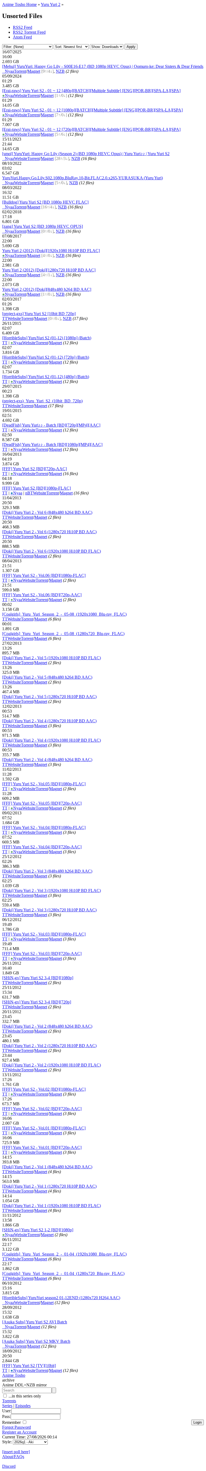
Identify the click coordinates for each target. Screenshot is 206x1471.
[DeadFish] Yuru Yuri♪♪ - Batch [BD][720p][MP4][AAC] (51, 425)
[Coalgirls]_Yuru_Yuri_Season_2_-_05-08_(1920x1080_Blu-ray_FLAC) (64, 614)
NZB (60, 71)
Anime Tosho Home (19, 4)
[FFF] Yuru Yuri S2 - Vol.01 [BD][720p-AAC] (42, 1147)
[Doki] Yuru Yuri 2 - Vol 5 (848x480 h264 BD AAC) (47, 677)
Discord (9, 1466)
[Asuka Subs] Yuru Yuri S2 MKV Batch (36, 1341)
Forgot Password (16, 1427)
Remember (12, 1422)
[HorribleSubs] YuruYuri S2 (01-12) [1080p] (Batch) (46, 338)
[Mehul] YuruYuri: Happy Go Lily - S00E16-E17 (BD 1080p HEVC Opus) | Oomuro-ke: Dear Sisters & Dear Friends (102, 66)
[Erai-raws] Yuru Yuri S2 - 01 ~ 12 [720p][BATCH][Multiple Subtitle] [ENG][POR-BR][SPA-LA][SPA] (91, 129)
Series (7, 1405)
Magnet (33, 71)
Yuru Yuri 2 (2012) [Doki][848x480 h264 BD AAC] (46, 289)
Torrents (9, 1401)
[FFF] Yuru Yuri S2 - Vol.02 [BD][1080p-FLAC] (44, 1089)
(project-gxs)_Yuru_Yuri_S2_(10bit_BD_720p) (42, 401)
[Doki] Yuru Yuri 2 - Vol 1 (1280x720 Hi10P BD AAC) (49, 1186)
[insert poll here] (16, 1451)
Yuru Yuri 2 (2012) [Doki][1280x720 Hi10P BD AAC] (48, 270)
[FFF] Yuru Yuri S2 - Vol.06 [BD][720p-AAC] (42, 594)
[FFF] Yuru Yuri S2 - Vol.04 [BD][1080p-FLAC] (44, 827)
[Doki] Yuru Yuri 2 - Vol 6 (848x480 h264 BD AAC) (47, 512)
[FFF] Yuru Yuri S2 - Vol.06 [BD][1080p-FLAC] (44, 575)
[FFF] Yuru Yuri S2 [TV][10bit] (29, 1365)
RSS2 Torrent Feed (29, 32)
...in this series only (24, 1396)
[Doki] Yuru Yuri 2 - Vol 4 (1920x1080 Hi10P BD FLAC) (51, 740)
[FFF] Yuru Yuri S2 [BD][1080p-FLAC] (36, 488)
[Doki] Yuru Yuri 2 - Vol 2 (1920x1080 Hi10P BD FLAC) (51, 1065)
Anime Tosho (13, 1375)
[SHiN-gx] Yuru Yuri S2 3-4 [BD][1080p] (37, 977)
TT (5, 318)
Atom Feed (22, 37)
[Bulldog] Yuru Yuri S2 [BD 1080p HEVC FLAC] (45, 202)
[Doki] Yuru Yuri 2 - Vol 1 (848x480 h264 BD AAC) (47, 1167)
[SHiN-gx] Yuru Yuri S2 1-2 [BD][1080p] (37, 1230)
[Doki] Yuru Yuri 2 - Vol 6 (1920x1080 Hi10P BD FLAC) (51, 551)
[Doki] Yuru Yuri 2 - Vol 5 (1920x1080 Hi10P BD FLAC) (51, 658)
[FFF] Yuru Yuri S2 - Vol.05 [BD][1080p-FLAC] (44, 784)
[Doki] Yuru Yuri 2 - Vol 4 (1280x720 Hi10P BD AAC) (49, 721)
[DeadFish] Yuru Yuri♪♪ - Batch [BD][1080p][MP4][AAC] (52, 444)
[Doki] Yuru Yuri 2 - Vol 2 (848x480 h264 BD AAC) (47, 1026)
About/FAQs (13, 1456)
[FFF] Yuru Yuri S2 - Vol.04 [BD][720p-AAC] (42, 847)
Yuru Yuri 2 (50, 4)
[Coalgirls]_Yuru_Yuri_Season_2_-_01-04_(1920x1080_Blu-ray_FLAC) (64, 1254)
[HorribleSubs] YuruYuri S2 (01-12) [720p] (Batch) (45, 357)
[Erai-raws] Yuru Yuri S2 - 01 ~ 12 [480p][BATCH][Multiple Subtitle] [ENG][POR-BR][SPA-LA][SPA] (91, 90)
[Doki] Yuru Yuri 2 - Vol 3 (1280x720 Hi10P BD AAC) (49, 910)
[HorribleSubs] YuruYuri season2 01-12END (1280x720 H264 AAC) (61, 1297)
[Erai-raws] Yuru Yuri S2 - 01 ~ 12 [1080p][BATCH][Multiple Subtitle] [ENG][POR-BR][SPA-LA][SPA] (92, 110)
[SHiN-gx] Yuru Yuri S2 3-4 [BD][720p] (36, 1002)
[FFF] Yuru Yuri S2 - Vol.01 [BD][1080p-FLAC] (44, 1128)
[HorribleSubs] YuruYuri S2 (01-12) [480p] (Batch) (45, 376)
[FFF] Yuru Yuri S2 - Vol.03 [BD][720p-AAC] (42, 953)
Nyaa (8, 71)
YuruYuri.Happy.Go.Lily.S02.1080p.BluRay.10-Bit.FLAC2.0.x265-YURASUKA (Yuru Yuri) (82, 178)
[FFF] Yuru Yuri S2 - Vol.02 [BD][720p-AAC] (42, 1108)
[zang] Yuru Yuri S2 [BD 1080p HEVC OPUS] (42, 226)
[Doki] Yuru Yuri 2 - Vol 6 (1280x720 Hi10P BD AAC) (49, 531)
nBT (29, 493)
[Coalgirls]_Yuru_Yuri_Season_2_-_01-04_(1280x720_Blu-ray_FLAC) (63, 1273)
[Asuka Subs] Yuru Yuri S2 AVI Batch (34, 1322)
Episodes (23, 1405)
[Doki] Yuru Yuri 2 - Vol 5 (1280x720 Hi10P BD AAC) (49, 696)
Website (20, 95)
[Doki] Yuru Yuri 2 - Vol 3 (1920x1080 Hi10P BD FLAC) (51, 890)
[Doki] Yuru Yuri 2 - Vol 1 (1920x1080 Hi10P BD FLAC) (51, 1205)
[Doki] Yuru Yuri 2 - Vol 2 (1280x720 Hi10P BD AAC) (49, 1045)
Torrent (20, 71)
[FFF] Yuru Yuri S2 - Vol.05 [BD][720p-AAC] (42, 803)
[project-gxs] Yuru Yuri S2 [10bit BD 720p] (39, 313)
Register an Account (19, 1432)
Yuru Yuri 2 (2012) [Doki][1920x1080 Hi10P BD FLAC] (51, 250)
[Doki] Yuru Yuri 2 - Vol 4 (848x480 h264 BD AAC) (47, 759)
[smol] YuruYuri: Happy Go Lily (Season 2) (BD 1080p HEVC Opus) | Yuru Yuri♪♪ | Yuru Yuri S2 (86, 153)
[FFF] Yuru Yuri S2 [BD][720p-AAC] (34, 468)
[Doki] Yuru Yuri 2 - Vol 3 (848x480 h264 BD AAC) (47, 871)
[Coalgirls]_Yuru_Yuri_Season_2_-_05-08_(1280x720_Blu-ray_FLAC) (63, 633)
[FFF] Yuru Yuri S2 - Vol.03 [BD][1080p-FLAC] (44, 934)
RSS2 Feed (22, 27)
